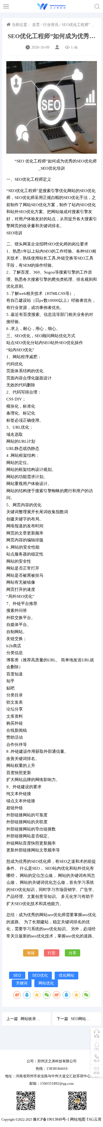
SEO (17, 975)
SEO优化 (40, 975)
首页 (36, 25)
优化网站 (66, 975)
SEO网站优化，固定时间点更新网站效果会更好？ (82, 1019)
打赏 (51, 953)
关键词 (21, 983)
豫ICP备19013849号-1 (51, 1119)
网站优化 (46, 983)
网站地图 (77, 1119)
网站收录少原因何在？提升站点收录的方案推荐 (32, 1019)
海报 (31, 953)
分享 (72, 953)
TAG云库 (94, 1119)
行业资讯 (51, 25)
